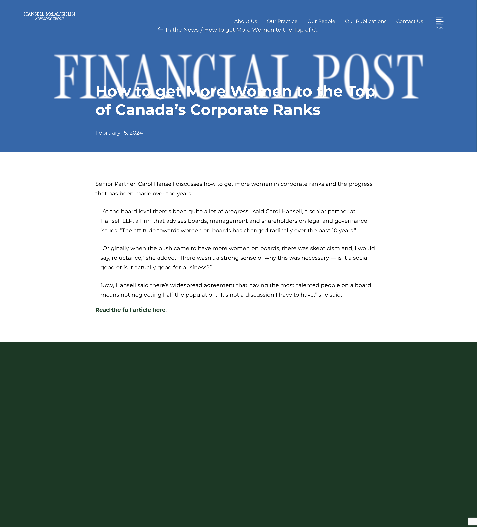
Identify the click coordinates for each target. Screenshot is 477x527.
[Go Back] (160, 29)
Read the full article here (130, 309)
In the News (182, 29)
